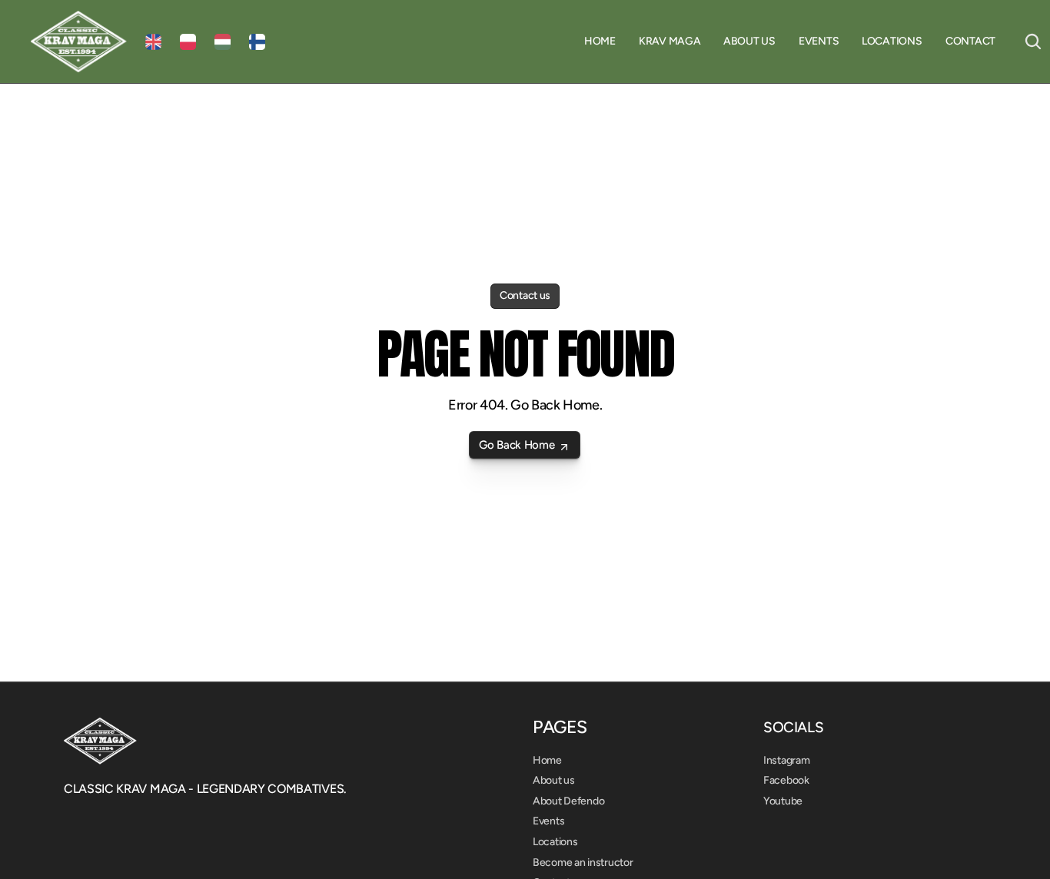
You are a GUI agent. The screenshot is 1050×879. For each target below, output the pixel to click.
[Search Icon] (1033, 41)
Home (547, 760)
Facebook (786, 780)
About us (554, 780)
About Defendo (568, 801)
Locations (555, 841)
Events (548, 821)
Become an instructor (583, 862)
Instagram (786, 760)
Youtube (782, 801)
